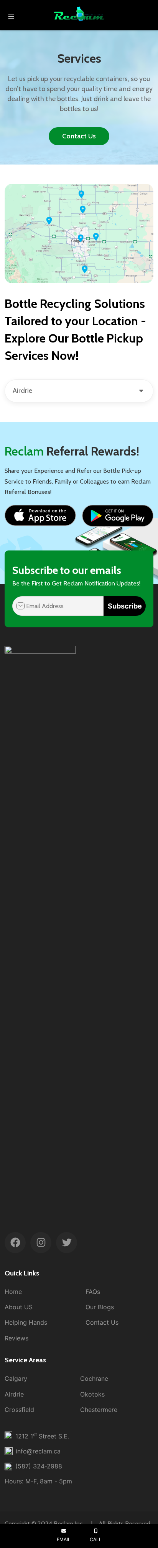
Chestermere (98, 1409)
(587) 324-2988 (38, 1466)
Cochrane (94, 1378)
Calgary (16, 1378)
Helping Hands (26, 1322)
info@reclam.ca (38, 1451)
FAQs (93, 1291)
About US (19, 1307)
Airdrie (14, 1394)
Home (13, 1291)
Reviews (16, 1338)
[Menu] (10, 16)
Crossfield (19, 1409)
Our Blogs (100, 1307)
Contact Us (79, 136)
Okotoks (92, 1394)
